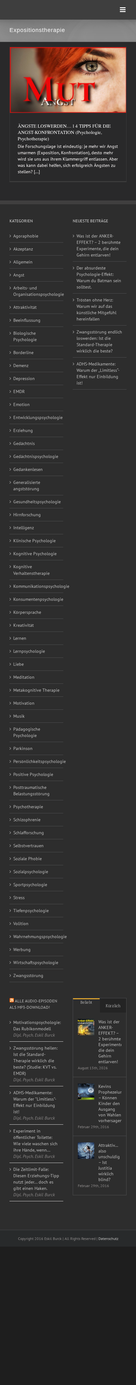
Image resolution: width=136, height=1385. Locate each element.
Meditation (23, 677)
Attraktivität (25, 307)
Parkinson (23, 748)
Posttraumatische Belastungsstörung (31, 791)
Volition (20, 923)
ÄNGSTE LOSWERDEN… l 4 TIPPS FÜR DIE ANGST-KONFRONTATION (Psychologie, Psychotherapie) (64, 132)
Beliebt (86, 1002)
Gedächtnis (24, 443)
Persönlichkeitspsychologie (36, 761)
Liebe (18, 664)
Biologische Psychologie (25, 336)
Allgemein (23, 262)
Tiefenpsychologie (31, 910)
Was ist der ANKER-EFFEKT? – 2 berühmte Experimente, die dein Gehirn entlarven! (99, 245)
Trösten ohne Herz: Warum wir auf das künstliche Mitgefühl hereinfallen (96, 309)
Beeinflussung (26, 320)
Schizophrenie (26, 820)
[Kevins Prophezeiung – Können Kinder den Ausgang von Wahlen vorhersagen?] (86, 1091)
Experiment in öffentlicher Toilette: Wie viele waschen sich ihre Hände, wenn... (35, 1140)
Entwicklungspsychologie (36, 417)
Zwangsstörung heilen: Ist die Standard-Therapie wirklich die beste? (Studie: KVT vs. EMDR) (35, 1060)
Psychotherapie (28, 807)
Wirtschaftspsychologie (35, 962)
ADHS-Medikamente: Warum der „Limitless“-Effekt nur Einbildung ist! (98, 373)
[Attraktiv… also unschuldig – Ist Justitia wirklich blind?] (86, 1150)
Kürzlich (113, 1005)
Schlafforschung (28, 832)
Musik (19, 716)
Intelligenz (23, 527)
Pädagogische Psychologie (26, 732)
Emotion (21, 404)
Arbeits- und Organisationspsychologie (36, 291)
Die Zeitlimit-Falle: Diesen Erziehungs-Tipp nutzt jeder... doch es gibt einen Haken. (36, 1178)
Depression (24, 378)
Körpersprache (27, 612)
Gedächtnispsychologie (35, 456)
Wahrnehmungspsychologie (36, 936)
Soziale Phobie (27, 858)
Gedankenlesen (28, 469)
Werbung (22, 949)
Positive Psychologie (33, 774)
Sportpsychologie (30, 884)
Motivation (23, 703)
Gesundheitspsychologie (36, 502)
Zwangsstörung (28, 975)
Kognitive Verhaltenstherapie (31, 570)
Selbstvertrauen (28, 845)
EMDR (19, 391)
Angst (18, 275)
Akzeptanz (23, 249)
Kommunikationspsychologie (36, 586)
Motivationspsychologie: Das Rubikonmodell (36, 1026)
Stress (19, 897)
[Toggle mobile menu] (123, 9)
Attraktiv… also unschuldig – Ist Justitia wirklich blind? (109, 1162)
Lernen (19, 638)
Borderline (23, 352)
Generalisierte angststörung (26, 486)
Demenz (20, 365)
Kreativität (23, 625)
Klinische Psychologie (34, 540)
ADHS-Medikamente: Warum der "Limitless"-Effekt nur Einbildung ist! (34, 1102)
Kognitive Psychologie (35, 553)
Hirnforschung (27, 515)
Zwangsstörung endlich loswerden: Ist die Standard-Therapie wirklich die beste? (99, 341)
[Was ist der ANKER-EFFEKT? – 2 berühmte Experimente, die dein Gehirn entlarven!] (86, 1027)
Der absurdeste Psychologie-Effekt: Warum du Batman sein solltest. (99, 277)
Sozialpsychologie (30, 871)
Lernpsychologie (29, 651)
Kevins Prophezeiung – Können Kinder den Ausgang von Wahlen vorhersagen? (109, 1103)
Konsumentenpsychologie (36, 599)
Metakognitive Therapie (36, 690)
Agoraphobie (25, 236)
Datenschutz (108, 1238)
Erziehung (23, 430)
